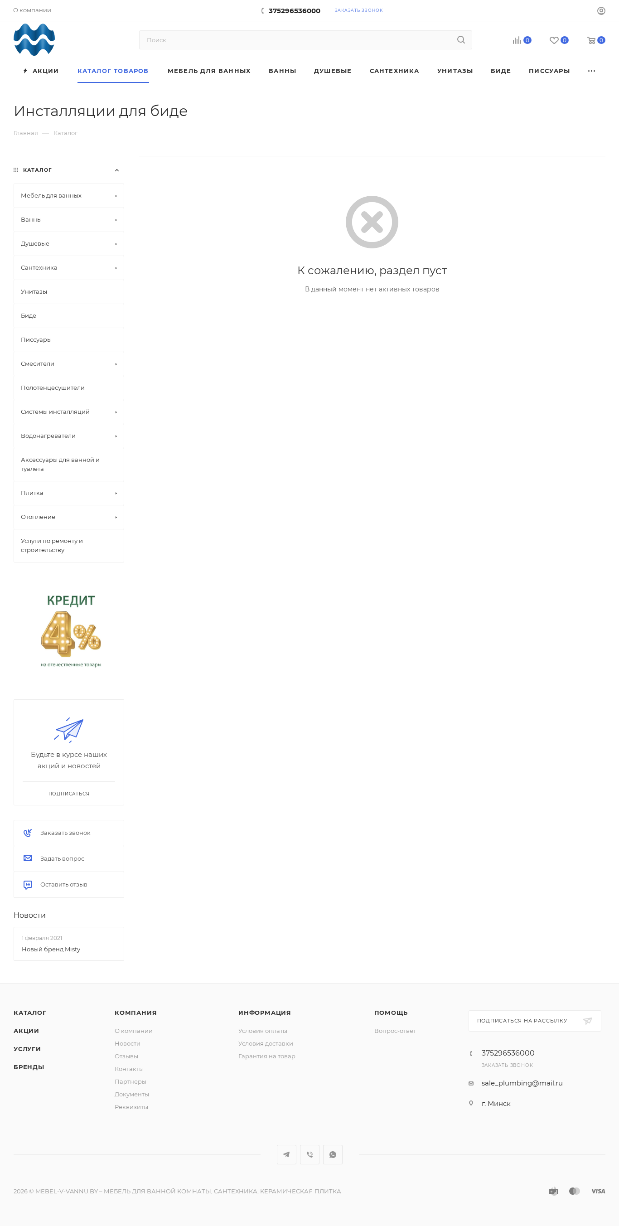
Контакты (129, 1068)
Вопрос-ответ (395, 1030)
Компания (136, 1012)
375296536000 (294, 10)
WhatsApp (333, 1154)
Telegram (286, 1154)
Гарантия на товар (266, 1056)
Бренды (29, 1067)
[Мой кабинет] (601, 12)
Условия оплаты (262, 1030)
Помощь (391, 1012)
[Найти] (461, 39)
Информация (264, 1012)
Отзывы (126, 1056)
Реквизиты (131, 1106)
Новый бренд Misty (51, 948)
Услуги (27, 1048)
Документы (132, 1094)
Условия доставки (265, 1043)
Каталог (30, 1012)
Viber (309, 1154)
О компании (134, 1030)
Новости (30, 915)
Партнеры (130, 1081)
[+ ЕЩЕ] (592, 71)
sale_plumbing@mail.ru (522, 1083)
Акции (26, 1030)
